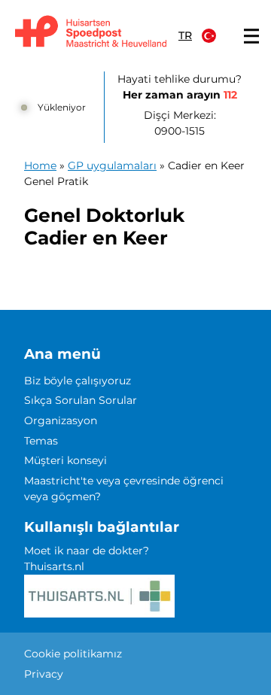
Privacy (43, 674)
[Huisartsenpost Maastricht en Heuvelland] (90, 32)
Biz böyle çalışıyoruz (77, 380)
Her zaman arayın (180, 95)
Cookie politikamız (73, 653)
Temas (41, 441)
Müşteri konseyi (65, 460)
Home (40, 165)
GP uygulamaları (112, 165)
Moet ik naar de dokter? (86, 550)
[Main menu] (251, 36)
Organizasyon (60, 420)
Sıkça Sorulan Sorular (80, 400)
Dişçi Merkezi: (180, 123)
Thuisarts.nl (54, 566)
